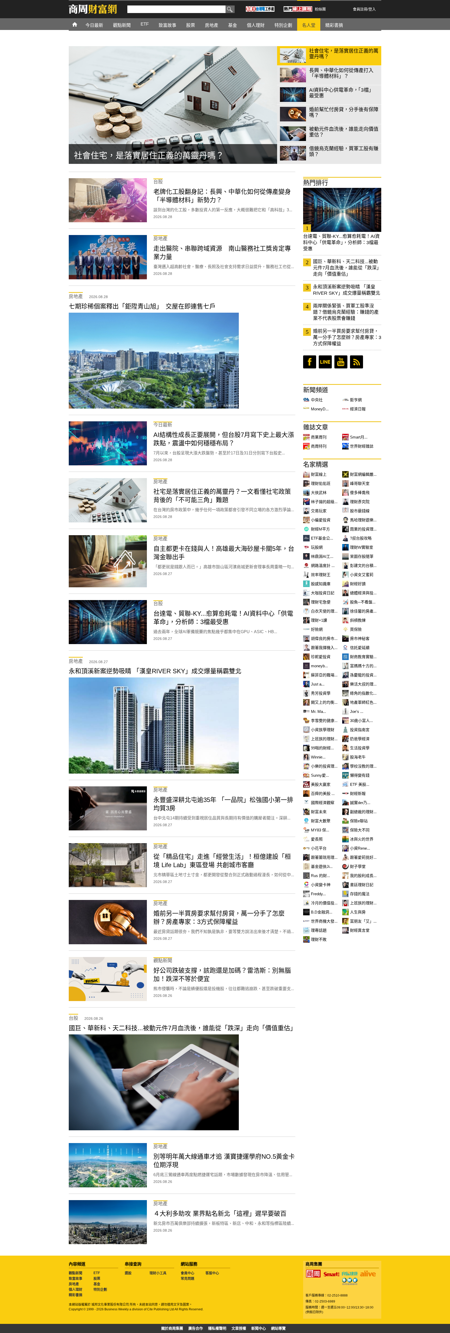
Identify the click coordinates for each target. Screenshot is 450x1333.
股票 (96, 1278)
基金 (96, 1284)
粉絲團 (320, 9)
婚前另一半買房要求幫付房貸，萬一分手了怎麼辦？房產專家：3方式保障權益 (347, 337)
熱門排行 (315, 182)
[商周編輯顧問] (350, 1281)
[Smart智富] (331, 1274)
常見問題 (187, 1278)
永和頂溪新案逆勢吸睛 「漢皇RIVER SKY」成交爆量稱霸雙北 (346, 290)
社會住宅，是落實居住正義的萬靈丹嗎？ (149, 155)
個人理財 (75, 1289)
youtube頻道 (340, 361)
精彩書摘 (75, 1295)
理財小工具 (157, 1273)
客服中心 (212, 1273)
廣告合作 (195, 1328)
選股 (128, 1273)
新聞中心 (258, 1328)
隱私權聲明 (217, 1328)
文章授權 (239, 1328)
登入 (372, 9)
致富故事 (75, 1278)
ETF (96, 1273)
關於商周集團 (172, 1328)
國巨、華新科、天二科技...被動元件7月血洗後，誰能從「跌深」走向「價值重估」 (347, 268)
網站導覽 (278, 1328)
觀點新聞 (75, 1273)
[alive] (368, 1274)
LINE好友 (325, 361)
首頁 (79, 24)
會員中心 (187, 1273)
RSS (356, 361)
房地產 (74, 1284)
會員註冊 (360, 9)
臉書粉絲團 (309, 361)
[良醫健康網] (350, 1274)
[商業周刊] (313, 1274)
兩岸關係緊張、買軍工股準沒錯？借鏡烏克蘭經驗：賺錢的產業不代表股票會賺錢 (346, 312)
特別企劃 (100, 1289)
